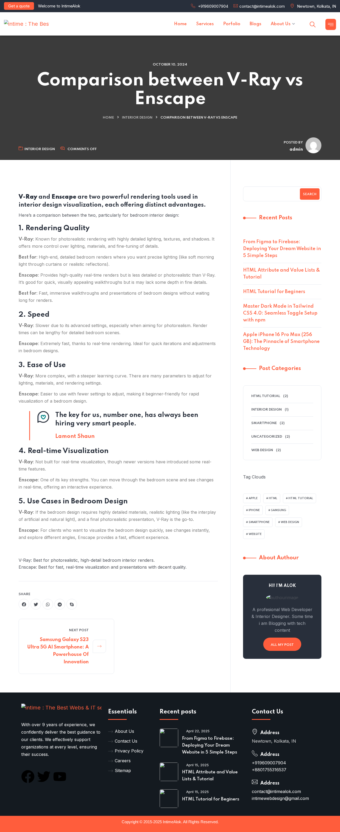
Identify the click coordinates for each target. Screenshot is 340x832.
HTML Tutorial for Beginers (274, 291)
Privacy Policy (129, 750)
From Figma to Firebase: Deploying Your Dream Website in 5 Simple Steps (282, 248)
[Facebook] (28, 776)
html (273, 498)
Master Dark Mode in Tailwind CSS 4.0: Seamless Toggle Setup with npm (280, 313)
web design (290, 522)
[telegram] (59, 604)
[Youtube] (59, 776)
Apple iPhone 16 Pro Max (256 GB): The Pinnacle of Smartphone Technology (281, 341)
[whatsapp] (47, 604)
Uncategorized (266, 436)
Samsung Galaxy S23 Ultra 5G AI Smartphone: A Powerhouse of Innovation (58, 650)
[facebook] (24, 604)
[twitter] (36, 604)
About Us (124, 731)
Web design (262, 450)
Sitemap (123, 770)
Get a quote (19, 5)
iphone (254, 510)
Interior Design (137, 117)
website (255, 534)
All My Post (282, 645)
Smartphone (264, 423)
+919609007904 (213, 6)
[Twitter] (43, 776)
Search (309, 194)
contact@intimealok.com (262, 6)
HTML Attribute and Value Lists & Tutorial (281, 274)
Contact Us (126, 741)
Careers (123, 760)
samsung (278, 510)
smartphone (259, 522)
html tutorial (265, 396)
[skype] (71, 604)
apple (253, 498)
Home (108, 117)
